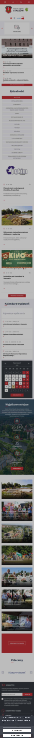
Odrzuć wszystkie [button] (17, 730)
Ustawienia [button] (17, 726)
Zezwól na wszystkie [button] (17, 735)
